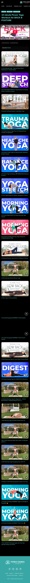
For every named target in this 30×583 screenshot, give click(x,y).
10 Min (3, 11)
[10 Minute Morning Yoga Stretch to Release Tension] (15, 248)
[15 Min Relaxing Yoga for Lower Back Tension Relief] (15, 349)
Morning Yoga (18, 6)
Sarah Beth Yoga (14, 42)
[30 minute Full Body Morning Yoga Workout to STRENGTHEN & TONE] (15, 227)
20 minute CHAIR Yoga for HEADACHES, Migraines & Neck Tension (14, 153)
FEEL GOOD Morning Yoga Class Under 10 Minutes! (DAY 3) (14, 441)
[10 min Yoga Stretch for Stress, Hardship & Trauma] (15, 185)
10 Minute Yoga (5, 42)
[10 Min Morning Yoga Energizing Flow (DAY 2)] (15, 452)
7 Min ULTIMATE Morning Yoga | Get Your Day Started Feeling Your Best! (13, 543)
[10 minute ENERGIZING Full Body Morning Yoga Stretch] (15, 205)
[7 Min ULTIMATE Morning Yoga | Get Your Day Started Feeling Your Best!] (15, 533)
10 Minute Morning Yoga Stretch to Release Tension (14, 258)
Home (2, 6)
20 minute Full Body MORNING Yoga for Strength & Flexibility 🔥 (14, 502)
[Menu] (2, 2)
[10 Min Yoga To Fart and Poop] (15, 288)
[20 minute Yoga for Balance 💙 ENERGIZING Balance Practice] (15, 164)
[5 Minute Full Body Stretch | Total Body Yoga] (15, 101)
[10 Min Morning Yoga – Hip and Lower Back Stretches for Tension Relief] (15, 58)
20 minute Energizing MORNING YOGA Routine (13, 318)
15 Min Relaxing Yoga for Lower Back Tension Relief (14, 359)
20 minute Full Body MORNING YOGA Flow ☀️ (13, 523)
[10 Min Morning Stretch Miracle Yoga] (15, 268)
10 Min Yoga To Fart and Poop (9, 298)
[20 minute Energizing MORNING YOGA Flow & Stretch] (15, 328)
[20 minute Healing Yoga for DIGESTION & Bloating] (15, 369)
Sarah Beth (16, 11)
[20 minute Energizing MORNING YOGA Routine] (15, 308)
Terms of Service (19, 573)
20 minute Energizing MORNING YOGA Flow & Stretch (13, 338)
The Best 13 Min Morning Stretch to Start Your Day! (14, 481)
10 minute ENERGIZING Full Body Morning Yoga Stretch (13, 216)
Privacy (11, 573)
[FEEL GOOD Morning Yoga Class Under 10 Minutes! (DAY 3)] (15, 431)
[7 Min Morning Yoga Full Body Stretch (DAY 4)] (15, 411)
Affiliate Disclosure (12, 575)
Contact (21, 575)
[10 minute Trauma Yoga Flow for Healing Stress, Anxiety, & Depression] (15, 121)
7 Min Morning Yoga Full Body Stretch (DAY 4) (13, 420)
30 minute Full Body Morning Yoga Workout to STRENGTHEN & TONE (13, 237)
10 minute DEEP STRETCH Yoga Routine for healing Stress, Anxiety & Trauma (14, 90)
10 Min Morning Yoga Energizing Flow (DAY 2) (13, 462)
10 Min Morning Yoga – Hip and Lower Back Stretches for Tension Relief (12, 69)
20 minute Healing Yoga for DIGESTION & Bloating (14, 379)
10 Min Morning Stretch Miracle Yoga (10, 278)
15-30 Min (10, 11)
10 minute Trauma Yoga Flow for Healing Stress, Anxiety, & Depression (13, 131)
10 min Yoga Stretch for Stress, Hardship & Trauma (14, 195)
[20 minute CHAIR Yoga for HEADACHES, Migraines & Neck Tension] (15, 143)
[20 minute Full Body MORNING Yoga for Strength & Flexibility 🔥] (15, 492)
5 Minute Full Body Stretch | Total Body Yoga (12, 111)
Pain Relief (9, 6)
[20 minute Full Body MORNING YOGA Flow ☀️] (15, 513)
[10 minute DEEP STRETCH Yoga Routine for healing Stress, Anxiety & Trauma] (15, 80)
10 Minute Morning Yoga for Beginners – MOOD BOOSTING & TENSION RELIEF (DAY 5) (13, 399)
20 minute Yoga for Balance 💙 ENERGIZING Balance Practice (15, 174)
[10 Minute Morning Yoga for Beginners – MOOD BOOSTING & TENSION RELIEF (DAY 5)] (15, 389)
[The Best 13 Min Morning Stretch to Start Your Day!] (15, 472)
